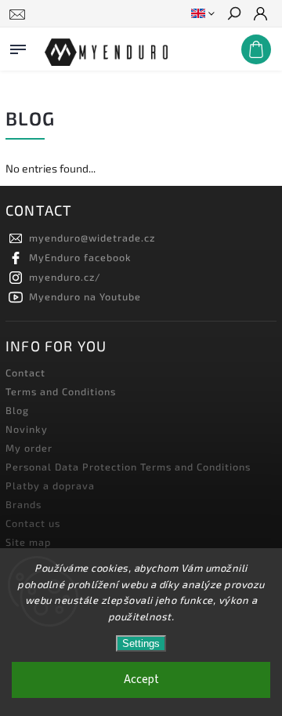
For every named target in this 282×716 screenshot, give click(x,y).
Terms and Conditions (60, 391)
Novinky (26, 429)
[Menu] (18, 46)
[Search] (233, 15)
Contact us (32, 523)
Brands (23, 504)
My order (28, 448)
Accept (141, 679)
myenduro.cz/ (65, 277)
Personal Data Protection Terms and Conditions (128, 466)
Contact (25, 372)
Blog (17, 410)
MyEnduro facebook (80, 257)
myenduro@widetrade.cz (92, 237)
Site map (28, 542)
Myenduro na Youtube (85, 296)
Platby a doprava (50, 485)
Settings (141, 643)
